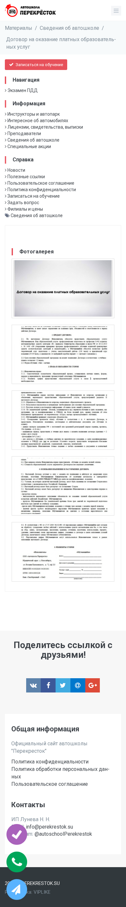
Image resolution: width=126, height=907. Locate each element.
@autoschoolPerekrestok (63, 834)
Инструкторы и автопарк (33, 114)
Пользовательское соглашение (40, 183)
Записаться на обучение (39, 64)
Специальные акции (28, 146)
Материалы (18, 28)
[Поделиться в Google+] (92, 685)
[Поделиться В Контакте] (33, 685)
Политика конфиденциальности (41, 189)
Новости (15, 170)
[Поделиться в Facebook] (48, 685)
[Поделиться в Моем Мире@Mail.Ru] (77, 685)
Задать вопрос (22, 202)
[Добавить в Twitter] (63, 685)
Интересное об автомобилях (37, 120)
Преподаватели (23, 133)
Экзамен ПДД (22, 90)
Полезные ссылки (25, 176)
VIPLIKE (42, 892)
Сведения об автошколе (69, 28)
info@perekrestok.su (49, 827)
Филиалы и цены (24, 209)
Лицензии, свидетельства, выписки (44, 127)
